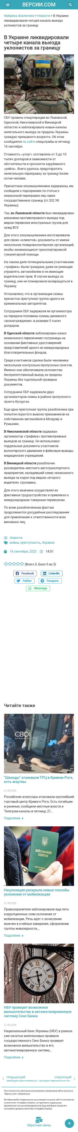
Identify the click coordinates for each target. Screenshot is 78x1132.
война (14, 543)
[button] (8, 4)
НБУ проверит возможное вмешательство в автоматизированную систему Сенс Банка (38, 1011)
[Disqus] (39, 649)
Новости (43, 16)
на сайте (29, 142)
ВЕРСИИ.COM (39, 5)
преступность (30, 543)
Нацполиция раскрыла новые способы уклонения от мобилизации (36, 892)
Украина (48, 543)
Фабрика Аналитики (19, 16)
